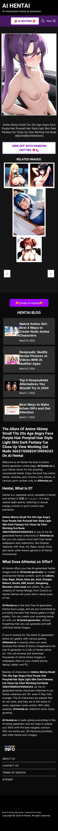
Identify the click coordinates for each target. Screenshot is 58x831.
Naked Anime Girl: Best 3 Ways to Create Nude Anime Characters (34, 329)
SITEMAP (7, 779)
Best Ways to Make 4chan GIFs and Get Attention (34, 408)
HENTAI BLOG (29, 312)
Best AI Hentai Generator (13, 812)
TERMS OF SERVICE (14, 772)
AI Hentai (16, 5)
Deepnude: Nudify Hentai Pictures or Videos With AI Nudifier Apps (33, 358)
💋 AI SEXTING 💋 (25, 21)
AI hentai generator (32, 571)
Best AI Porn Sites (33, 812)
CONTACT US (10, 765)
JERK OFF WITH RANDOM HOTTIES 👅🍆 (29, 148)
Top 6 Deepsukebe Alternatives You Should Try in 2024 (34, 384)
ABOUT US (8, 758)
